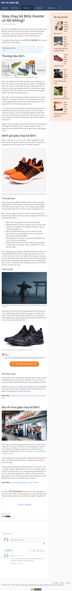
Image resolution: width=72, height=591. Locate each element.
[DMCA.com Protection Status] (6, 517)
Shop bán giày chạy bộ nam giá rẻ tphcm (24, 482)
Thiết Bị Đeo (51, 8)
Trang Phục (26, 8)
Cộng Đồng (38, 8)
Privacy (62, 583)
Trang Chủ (5, 8)
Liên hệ (68, 583)
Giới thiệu (55, 583)
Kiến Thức (14, 8)
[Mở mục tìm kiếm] (59, 8)
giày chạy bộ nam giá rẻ (19, 140)
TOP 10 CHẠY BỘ (10, 2)
